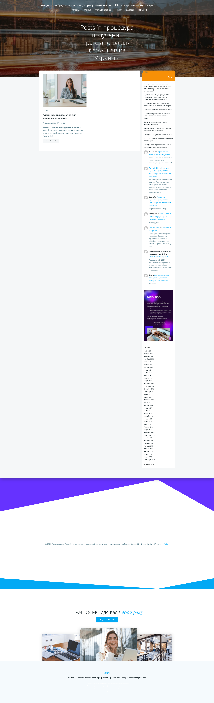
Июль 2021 (148, 408)
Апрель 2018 (148, 449)
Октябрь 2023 (149, 389)
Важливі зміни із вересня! (158, 257)
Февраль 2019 (149, 441)
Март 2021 (148, 413)
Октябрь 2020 (149, 416)
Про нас (87, 10)
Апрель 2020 (148, 427)
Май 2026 (147, 351)
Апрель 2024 (148, 378)
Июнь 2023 (148, 394)
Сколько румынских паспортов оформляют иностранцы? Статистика (159, 278)
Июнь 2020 (148, 421)
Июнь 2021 (148, 411)
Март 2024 (148, 381)
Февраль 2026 (149, 356)
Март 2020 (148, 430)
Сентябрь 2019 (149, 435)
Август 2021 (148, 405)
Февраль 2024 (149, 383)
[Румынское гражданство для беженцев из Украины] (64, 90)
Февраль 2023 (149, 400)
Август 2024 (148, 367)
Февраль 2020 (149, 432)
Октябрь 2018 (149, 443)
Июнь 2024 (148, 373)
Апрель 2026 (148, 354)
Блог (119, 10)
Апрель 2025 (148, 364)
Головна (75, 10)
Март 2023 (148, 397)
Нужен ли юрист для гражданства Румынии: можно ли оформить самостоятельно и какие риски (157, 97)
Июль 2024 (148, 370)
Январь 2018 (148, 451)
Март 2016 (148, 457)
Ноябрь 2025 (149, 359)
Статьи (45, 110)
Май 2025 (147, 362)
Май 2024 (147, 375)
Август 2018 (148, 446)
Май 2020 (147, 424)
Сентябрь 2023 (149, 392)
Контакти (142, 10)
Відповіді (130, 10)
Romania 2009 (50, 123)
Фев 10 (62, 123)
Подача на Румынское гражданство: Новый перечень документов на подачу (157, 115)
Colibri (166, 544)
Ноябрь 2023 (149, 386)
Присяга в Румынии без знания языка (158, 110)
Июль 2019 (148, 438)
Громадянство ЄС (103, 10)
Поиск (145, 72)
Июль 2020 (148, 419)
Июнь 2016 (148, 454)
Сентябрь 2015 (149, 460)
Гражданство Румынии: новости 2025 (158, 134)
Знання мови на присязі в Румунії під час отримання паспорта (160, 216)
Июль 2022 (148, 402)
